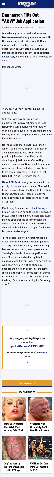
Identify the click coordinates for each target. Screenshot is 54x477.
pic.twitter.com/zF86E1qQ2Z (27, 346)
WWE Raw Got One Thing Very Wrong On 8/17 (39, 467)
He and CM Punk (11, 182)
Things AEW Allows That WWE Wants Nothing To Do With (13, 427)
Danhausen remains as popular (19, 37)
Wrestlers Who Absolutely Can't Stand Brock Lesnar (40, 427)
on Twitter (8, 56)
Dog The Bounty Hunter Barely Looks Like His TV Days (14, 467)
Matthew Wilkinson (15, 27)
